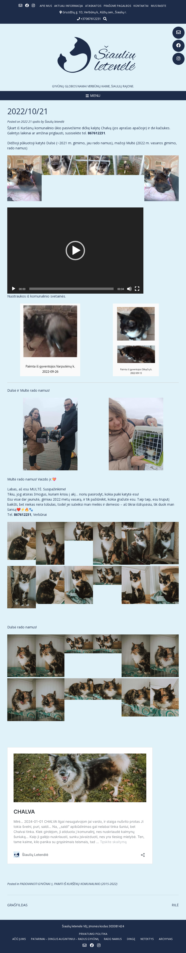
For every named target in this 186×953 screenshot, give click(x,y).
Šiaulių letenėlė (54, 122)
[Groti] (13, 288)
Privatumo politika (93, 934)
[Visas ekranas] (137, 288)
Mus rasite (158, 6)
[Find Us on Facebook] (178, 46)
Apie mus (46, 6)
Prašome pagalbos (117, 6)
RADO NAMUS (113, 939)
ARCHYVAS (165, 939)
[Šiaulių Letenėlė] (93, 55)
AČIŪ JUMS (19, 939)
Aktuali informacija (68, 6)
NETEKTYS (147, 939)
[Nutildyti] (129, 288)
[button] (75, 250)
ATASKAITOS (93, 6)
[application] (75, 250)
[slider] (71, 289)
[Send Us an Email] (178, 33)
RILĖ (175, 905)
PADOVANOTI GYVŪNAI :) (36, 884)
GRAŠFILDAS (17, 905)
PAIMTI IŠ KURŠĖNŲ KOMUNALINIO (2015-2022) (85, 884)
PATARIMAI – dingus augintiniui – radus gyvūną (65, 939)
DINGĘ (131, 939)
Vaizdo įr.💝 (47, 479)
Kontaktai (140, 6)
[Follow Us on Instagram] (178, 59)
